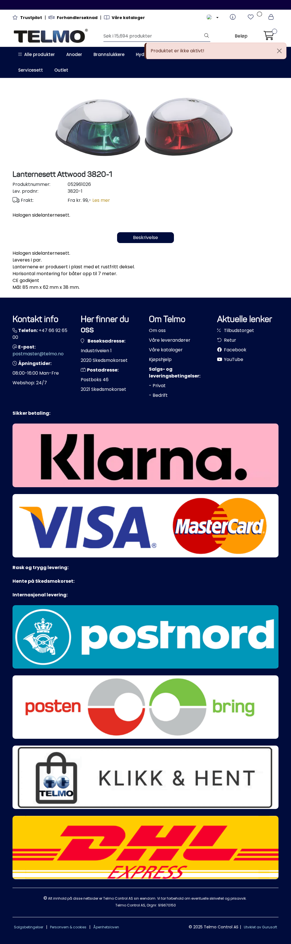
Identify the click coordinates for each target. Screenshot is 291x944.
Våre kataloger (166, 350)
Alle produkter (38, 54)
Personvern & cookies (68, 927)
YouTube (233, 359)
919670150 (167, 905)
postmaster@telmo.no (38, 353)
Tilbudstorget (238, 330)
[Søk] (206, 36)
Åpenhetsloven (106, 927)
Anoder (74, 54)
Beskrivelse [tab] (145, 237)
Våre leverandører (169, 340)
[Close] (279, 51)
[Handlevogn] (269, 36)
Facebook (234, 350)
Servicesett (30, 70)
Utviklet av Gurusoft (260, 927)
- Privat (157, 385)
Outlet (61, 70)
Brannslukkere (108, 54)
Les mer (101, 200)
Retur (229, 340)
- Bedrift (158, 395)
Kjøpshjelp (160, 359)
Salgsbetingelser (28, 927)
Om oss (157, 330)
